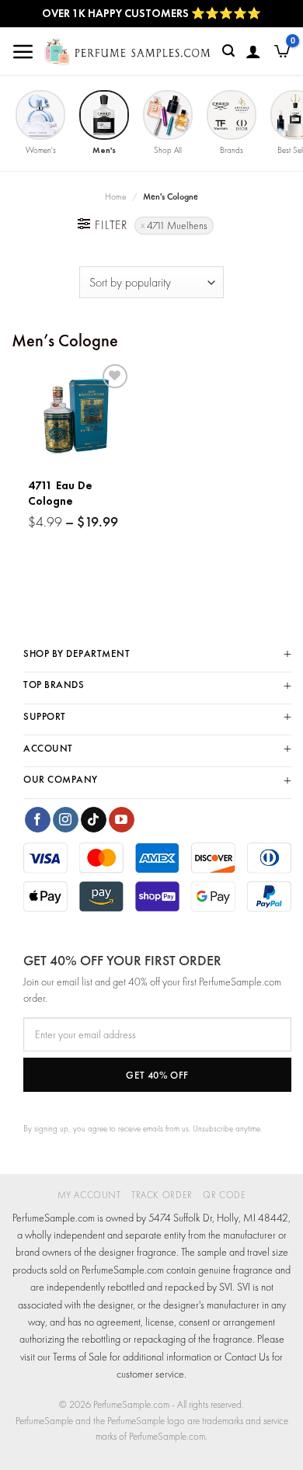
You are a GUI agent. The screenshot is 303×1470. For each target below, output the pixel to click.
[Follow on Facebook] (37, 820)
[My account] (253, 51)
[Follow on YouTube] (121, 820)
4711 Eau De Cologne (60, 493)
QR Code (224, 1195)
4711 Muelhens (177, 225)
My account (89, 1195)
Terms (64, 1357)
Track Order (162, 1195)
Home (116, 196)
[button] (23, 51)
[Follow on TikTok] (93, 820)
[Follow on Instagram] (65, 820)
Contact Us (247, 1357)
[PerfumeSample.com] (127, 51)
